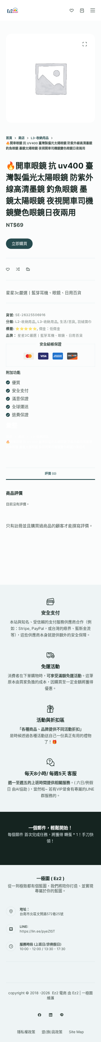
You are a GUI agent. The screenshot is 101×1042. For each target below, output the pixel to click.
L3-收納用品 (48, 321)
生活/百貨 (67, 321)
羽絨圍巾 (84, 321)
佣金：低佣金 (49, 328)
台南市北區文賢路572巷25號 (41, 914)
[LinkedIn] (50, 1015)
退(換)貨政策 (52, 1032)
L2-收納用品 (25, 321)
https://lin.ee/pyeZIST (37, 931)
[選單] (92, 10)
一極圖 (87, 993)
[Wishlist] (72, 10)
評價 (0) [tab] (50, 473)
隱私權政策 (26, 1032)
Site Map (76, 1032)
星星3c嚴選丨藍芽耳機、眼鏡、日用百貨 (43, 292)
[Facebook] (39, 1015)
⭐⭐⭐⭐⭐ (26, 328)
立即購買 (19, 243)
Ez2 (75, 993)
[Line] (61, 1015)
